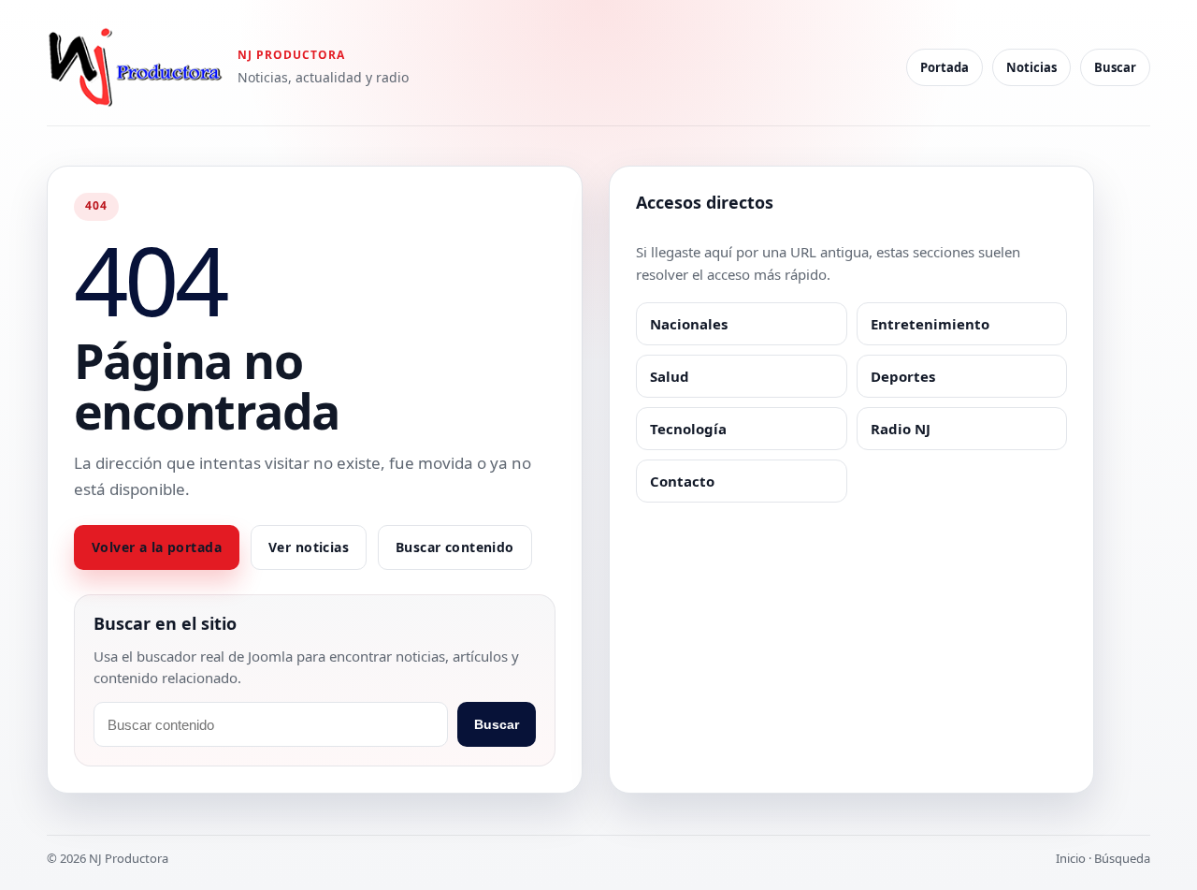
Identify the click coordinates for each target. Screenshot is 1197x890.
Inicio (1071, 858)
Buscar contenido (455, 547)
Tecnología (688, 428)
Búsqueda (1122, 858)
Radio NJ (900, 428)
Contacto (682, 481)
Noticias (1031, 67)
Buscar (1115, 67)
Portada (944, 67)
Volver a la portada (157, 547)
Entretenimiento (930, 323)
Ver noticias (308, 547)
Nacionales (689, 323)
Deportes (903, 376)
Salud (669, 376)
